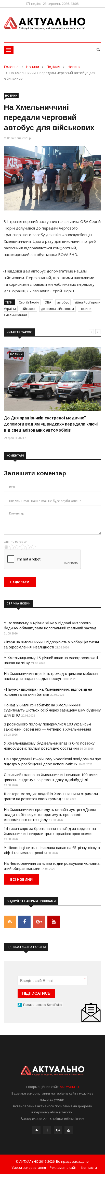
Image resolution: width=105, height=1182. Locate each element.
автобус (63, 302)
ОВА (48, 302)
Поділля (53, 66)
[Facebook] (47, 1131)
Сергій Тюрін (29, 302)
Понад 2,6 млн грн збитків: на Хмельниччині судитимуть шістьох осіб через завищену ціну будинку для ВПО (52, 710)
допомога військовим (57, 309)
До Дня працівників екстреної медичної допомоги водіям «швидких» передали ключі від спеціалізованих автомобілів (51, 424)
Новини (32, 66)
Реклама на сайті (63, 1167)
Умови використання (28, 1167)
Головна (11, 66)
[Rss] (36, 1131)
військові (28, 309)
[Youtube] (68, 1131)
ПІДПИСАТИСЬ (36, 993)
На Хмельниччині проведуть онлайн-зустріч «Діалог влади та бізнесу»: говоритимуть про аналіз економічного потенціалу (50, 814)
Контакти (89, 1167)
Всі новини (21, 879)
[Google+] (58, 1131)
